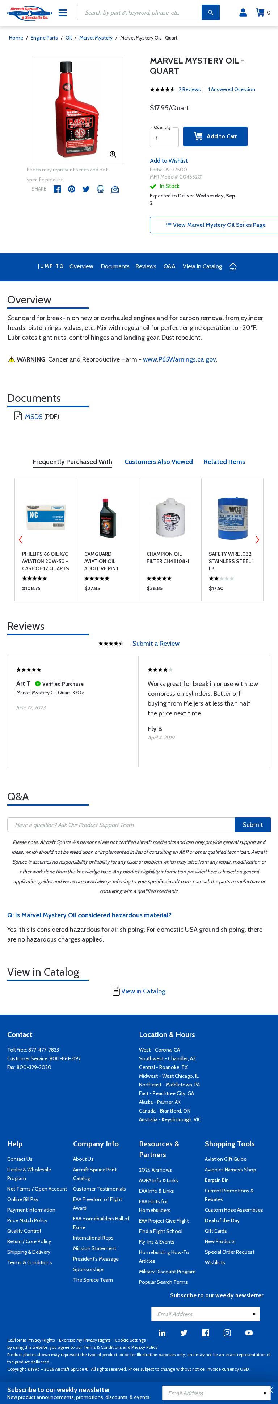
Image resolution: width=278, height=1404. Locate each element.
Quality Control (24, 1231)
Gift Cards (216, 1231)
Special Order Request (229, 1252)
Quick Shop (45, 590)
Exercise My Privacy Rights (84, 1340)
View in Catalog (202, 266)
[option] (77, 110)
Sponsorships (89, 1269)
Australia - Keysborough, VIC (170, 1119)
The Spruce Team (93, 1280)
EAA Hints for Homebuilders (154, 1205)
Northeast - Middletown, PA (169, 1084)
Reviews (145, 266)
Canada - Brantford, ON (164, 1110)
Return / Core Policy (29, 1241)
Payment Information (31, 1210)
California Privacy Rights (31, 1340)
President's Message (96, 1259)
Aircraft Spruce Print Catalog (95, 1173)
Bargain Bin (217, 1180)
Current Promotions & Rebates (229, 1195)
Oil (69, 37)
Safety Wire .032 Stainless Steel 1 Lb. (231, 561)
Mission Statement (94, 1248)
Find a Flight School (160, 1231)
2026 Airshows (155, 1170)
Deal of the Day (222, 1220)
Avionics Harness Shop (230, 1169)
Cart (269, 12)
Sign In (243, 12)
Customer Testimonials (99, 1188)
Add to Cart (219, 136)
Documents (115, 266)
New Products (220, 1241)
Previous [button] (20, 539)
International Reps (93, 1237)
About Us (83, 1159)
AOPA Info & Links (158, 1180)
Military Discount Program (167, 1271)
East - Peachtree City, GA (166, 1093)
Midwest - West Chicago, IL (169, 1076)
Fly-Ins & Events (156, 1241)
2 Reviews (190, 89)
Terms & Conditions (29, 1262)
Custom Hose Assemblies (234, 1210)
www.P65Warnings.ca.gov (179, 359)
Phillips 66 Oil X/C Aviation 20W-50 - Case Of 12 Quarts (45, 561)
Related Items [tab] (224, 462)
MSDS (34, 416)
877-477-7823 (43, 1049)
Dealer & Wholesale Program (29, 1173)
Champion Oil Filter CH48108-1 (168, 557)
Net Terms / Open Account (37, 1188)
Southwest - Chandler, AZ (167, 1058)
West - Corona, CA (159, 1049)
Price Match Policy (27, 1220)
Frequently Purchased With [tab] (72, 462)
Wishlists (215, 1262)
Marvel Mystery (96, 37)
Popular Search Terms (163, 1282)
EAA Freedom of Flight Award (97, 1203)
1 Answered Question (231, 89)
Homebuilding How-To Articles (164, 1256)
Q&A (170, 266)
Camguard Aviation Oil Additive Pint (101, 561)
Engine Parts (44, 37)
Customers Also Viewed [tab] (159, 462)
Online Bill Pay (22, 1199)
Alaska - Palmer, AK (160, 1102)
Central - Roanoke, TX (163, 1067)
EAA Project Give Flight (164, 1220)
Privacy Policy (144, 1347)
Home (16, 37)
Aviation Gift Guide (226, 1159)
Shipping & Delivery (28, 1252)
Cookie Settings (130, 1340)
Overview (81, 266)
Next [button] (257, 539)
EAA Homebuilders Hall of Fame (101, 1222)
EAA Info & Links (156, 1191)
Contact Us (20, 1159)
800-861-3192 (65, 1058)
